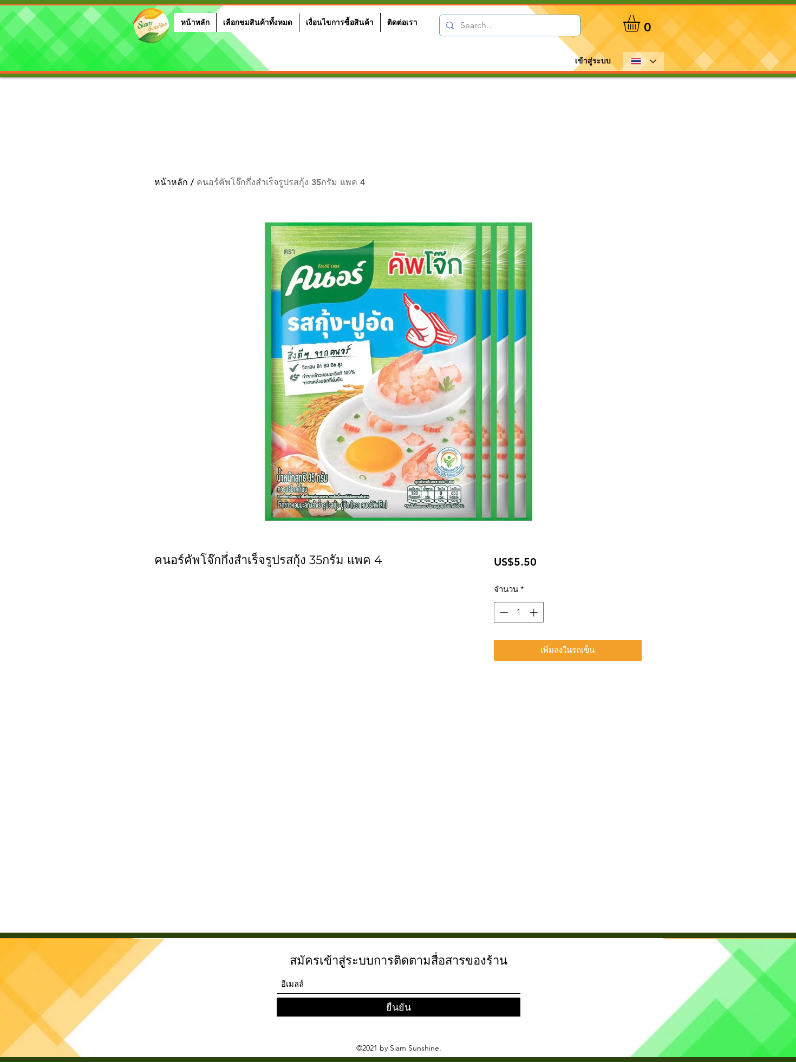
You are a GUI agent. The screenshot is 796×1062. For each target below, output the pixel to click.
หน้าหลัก (171, 182)
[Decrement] (502, 612)
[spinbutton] (518, 612)
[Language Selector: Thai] (643, 61)
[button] (641, 23)
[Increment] (534, 612)
